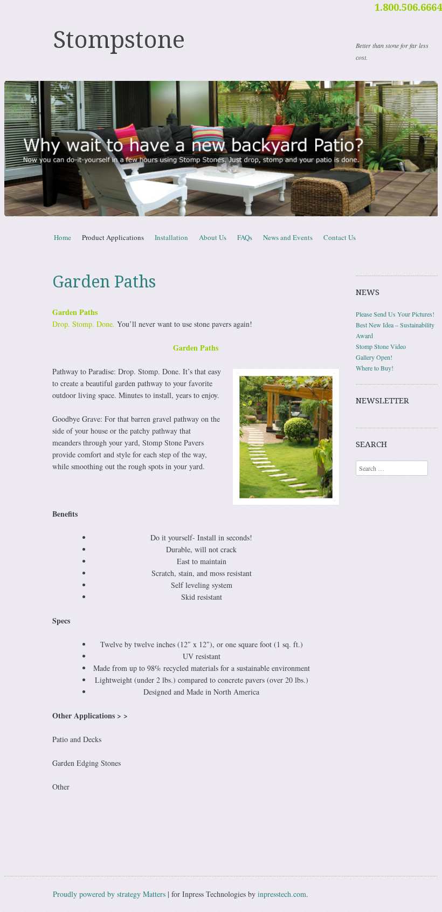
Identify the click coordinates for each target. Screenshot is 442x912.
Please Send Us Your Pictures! (395, 314)
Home (62, 237)
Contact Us (339, 237)
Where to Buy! (374, 368)
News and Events (288, 237)
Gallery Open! (374, 357)
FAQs (244, 237)
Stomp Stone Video (381, 346)
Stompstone (119, 40)
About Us (212, 237)
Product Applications (113, 237)
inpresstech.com (282, 894)
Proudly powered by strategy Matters (109, 894)
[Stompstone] (221, 148)
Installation (171, 237)
